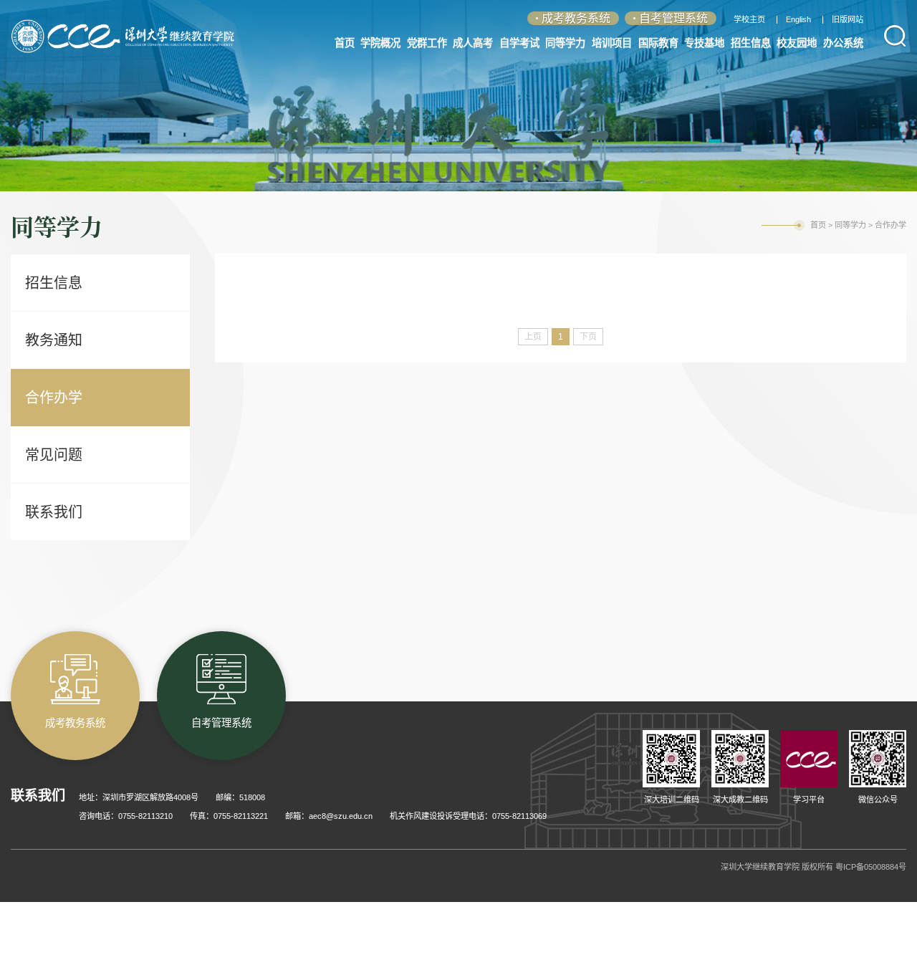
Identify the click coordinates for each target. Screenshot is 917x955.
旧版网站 (847, 20)
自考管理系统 (673, 18)
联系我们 (53, 512)
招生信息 (53, 283)
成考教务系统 (576, 18)
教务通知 (53, 340)
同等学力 (850, 225)
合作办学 (53, 397)
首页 (818, 225)
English (798, 20)
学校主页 (749, 20)
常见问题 (53, 455)
